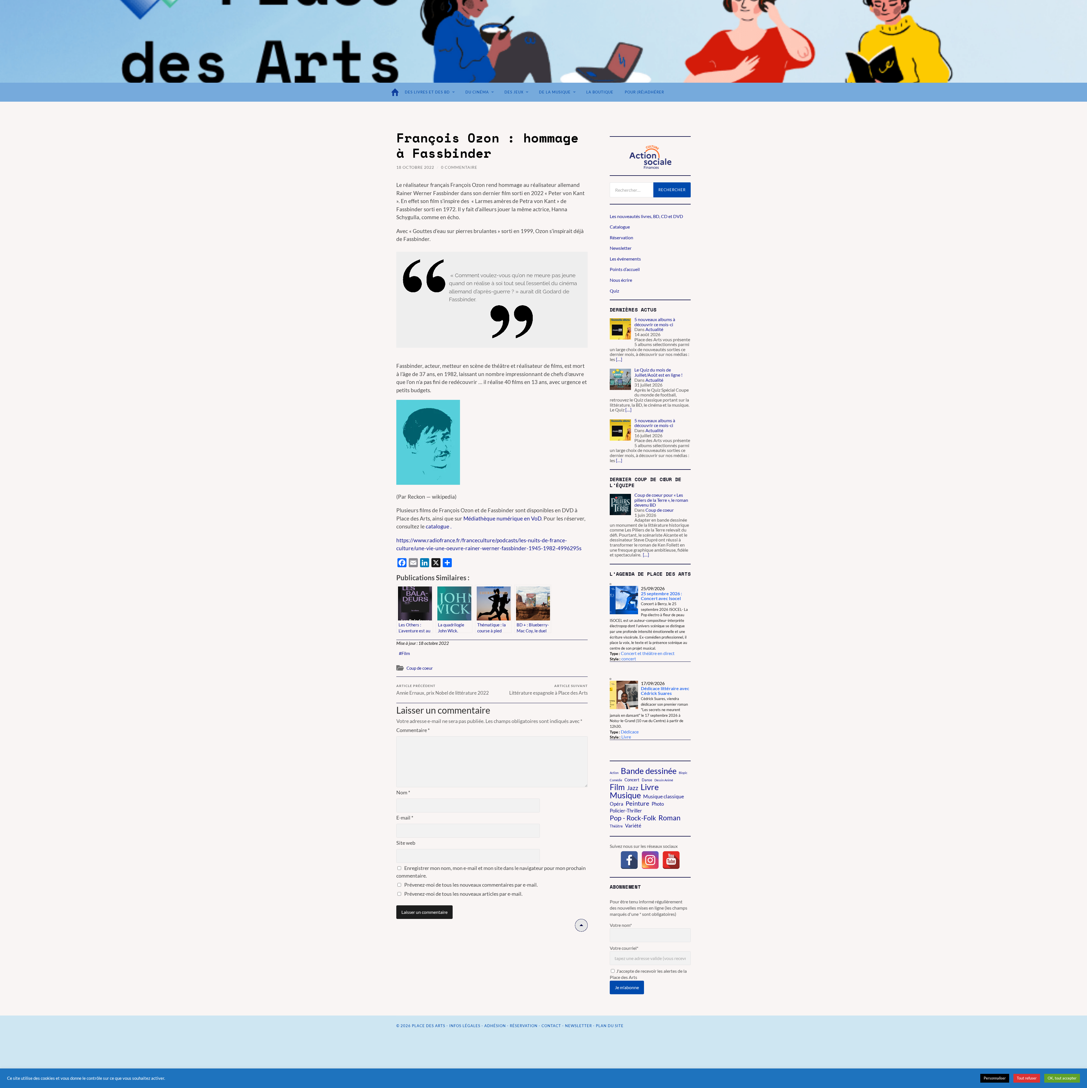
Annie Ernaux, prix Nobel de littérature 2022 (442, 690)
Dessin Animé (663, 780)
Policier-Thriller (626, 811)
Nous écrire (621, 280)
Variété (633, 825)
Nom (403, 792)
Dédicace (630, 731)
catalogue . (438, 526)
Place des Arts (428, 1025)
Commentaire (413, 730)
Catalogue (620, 226)
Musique (625, 795)
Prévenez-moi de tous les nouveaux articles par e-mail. (463, 894)
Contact (551, 1025)
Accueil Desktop (396, 92)
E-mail (404, 817)
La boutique (599, 92)
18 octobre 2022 (415, 167)
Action (614, 773)
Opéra (616, 804)
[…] (619, 359)
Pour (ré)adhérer (644, 92)
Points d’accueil (625, 269)
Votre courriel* (624, 948)
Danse (647, 780)
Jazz (632, 787)
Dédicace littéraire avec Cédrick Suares (665, 691)
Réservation (621, 237)
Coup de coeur (419, 668)
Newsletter (621, 248)
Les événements (625, 258)
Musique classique (663, 796)
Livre (626, 736)
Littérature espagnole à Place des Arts (548, 690)
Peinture (637, 803)
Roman (669, 817)
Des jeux (513, 92)
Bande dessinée (649, 770)
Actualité (654, 329)
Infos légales (464, 1025)
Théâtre (616, 826)
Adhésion (495, 1025)
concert (628, 658)
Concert (631, 779)
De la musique (555, 92)
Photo (658, 804)
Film (405, 653)
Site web (405, 843)
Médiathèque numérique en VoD (502, 518)
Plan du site (610, 1025)
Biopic (683, 773)
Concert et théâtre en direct (648, 653)
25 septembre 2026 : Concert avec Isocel (661, 596)
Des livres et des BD (427, 92)
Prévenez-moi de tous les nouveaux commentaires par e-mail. (471, 885)
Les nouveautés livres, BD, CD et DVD (646, 216)
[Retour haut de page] (581, 930)
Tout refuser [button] (1027, 1078)
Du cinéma (477, 92)
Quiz (614, 290)
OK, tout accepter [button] (1062, 1078)
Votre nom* (621, 925)
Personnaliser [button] (995, 1078)
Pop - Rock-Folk (633, 817)
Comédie (616, 780)
